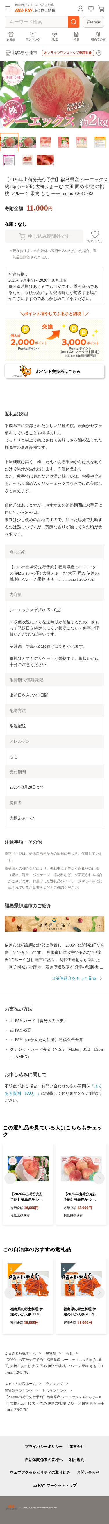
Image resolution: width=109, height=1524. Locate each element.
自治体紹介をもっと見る (73, 978)
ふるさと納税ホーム (20, 1353)
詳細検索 (94, 22)
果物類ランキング (19, 1391)
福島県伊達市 (25, 53)
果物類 (51, 1353)
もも (69, 1353)
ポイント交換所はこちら (58, 371)
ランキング (33, 39)
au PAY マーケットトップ (55, 1485)
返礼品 (11, 39)
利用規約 (76, 1459)
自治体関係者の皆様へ (44, 1459)
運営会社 (76, 1446)
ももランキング (54, 1391)
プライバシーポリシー (44, 1446)
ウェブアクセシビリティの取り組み (40, 1472)
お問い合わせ (88, 1472)
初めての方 (98, 39)
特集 (76, 39)
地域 (55, 39)
